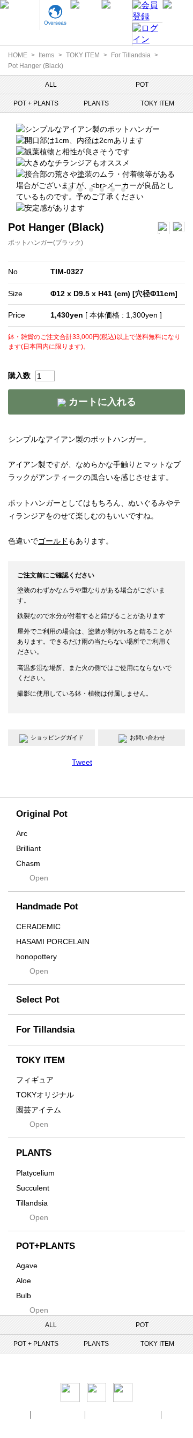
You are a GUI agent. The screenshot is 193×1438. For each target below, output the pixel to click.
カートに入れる (101, 401)
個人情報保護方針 (58, 1415)
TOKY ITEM (83, 55)
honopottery (36, 956)
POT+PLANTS (45, 1246)
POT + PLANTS (35, 103)
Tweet (82, 762)
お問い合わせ (147, 737)
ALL (51, 84)
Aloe (23, 1280)
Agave (27, 1265)
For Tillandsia (131, 55)
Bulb (23, 1295)
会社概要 (14, 1415)
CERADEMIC (38, 926)
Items (46, 55)
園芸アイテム (38, 1109)
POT (142, 84)
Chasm (28, 863)
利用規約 (178, 1415)
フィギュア (35, 1079)
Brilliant (28, 848)
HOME (17, 55)
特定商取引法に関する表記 (124, 1415)
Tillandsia (32, 1203)
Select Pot (38, 1000)
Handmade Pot (47, 906)
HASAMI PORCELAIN (53, 941)
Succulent (32, 1188)
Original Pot (42, 814)
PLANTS (96, 103)
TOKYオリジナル (45, 1094)
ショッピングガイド (57, 737)
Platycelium (35, 1173)
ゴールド (53, 541)
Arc (21, 833)
